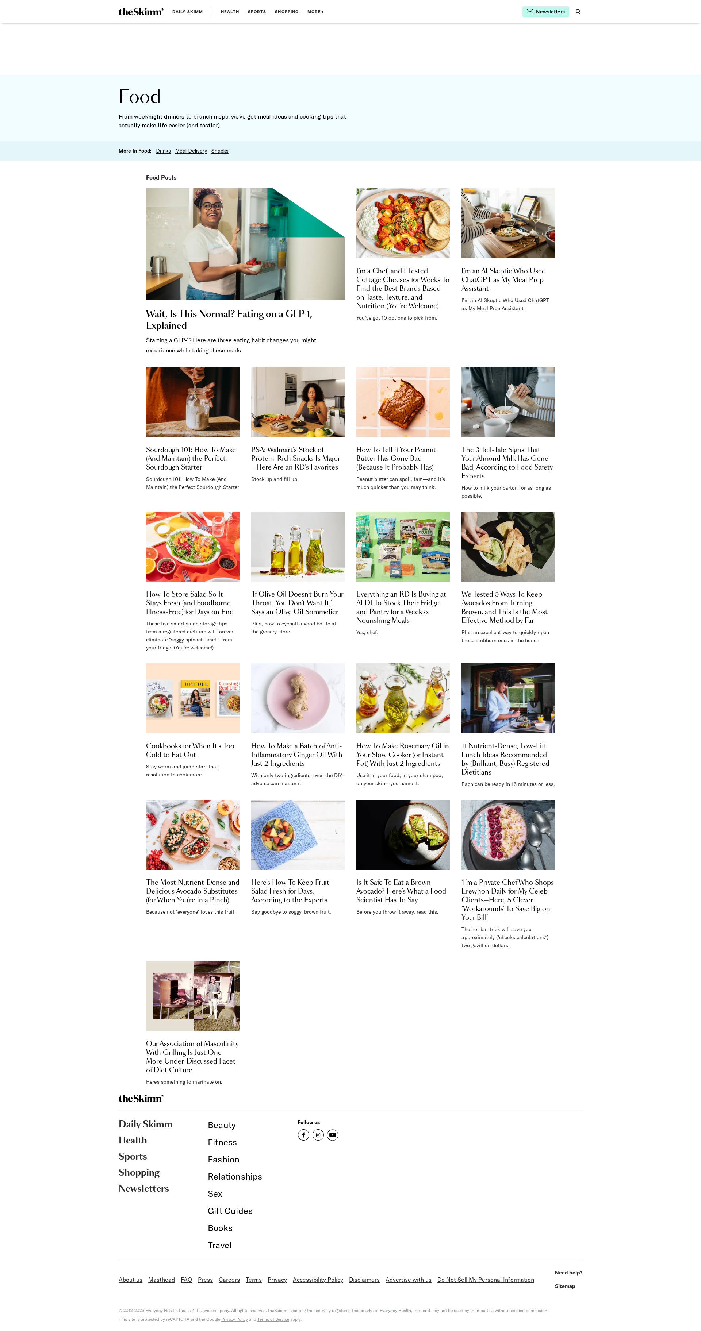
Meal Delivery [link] (191, 150)
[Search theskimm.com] (578, 11)
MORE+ (315, 11)
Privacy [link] (277, 1279)
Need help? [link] (568, 1272)
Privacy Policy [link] (234, 1319)
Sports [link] (257, 11)
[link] (141, 11)
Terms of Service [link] (273, 1319)
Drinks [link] (163, 150)
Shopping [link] (287, 11)
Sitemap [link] (565, 1286)
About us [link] (130, 1279)
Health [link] (230, 11)
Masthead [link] (161, 1279)
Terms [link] (254, 1279)
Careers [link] (229, 1279)
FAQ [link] (186, 1279)
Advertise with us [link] (409, 1279)
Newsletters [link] (144, 1189)
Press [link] (205, 1279)
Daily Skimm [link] (187, 11)
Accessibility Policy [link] (318, 1279)
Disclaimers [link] (364, 1279)
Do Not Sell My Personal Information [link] (485, 1279)
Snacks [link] (220, 150)
